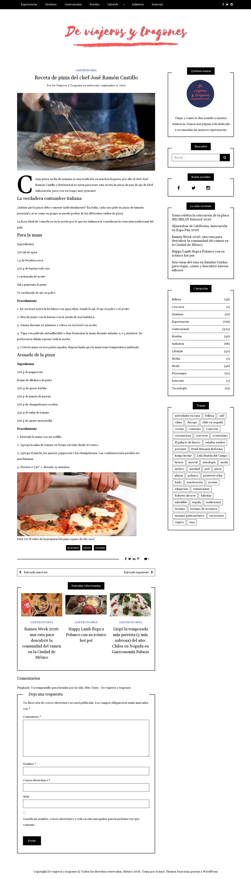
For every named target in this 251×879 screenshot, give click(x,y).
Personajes (201, 373)
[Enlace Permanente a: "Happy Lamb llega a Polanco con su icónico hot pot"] (86, 604)
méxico (179, 469)
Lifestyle (112, 4)
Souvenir (157, 4)
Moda (201, 366)
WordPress (210, 871)
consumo (195, 429)
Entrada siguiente (136, 572)
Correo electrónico (36, 780)
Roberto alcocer (185, 495)
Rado (178, 482)
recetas (100, 548)
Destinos (51, 4)
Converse (212, 429)
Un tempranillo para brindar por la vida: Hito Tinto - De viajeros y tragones (81, 688)
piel (207, 469)
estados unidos (215, 442)
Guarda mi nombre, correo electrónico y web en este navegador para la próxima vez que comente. (81, 822)
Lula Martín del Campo (212, 456)
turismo (180, 509)
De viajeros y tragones (67, 85)
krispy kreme (183, 456)
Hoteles (94, 4)
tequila (196, 502)
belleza (209, 416)
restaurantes (201, 489)
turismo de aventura (203, 509)
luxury (179, 462)
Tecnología (201, 388)
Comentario (32, 717)
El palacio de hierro (187, 442)
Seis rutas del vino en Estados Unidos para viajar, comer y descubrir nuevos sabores (200, 266)
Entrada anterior (35, 572)
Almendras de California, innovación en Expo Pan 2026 (199, 228)
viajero (179, 522)
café (221, 416)
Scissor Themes (165, 871)
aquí (91, 539)
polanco (193, 475)
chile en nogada (212, 422)
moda (224, 462)
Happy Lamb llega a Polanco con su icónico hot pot (86, 635)
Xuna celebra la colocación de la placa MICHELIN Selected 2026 (200, 217)
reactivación (195, 482)
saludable (181, 502)
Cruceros (201, 307)
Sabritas (206, 495)
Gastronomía (73, 4)
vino (192, 522)
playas (179, 475)
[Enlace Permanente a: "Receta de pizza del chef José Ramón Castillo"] (86, 131)
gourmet (73, 548)
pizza (87, 548)
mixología (209, 462)
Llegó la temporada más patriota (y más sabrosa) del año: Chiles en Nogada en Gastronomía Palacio (130, 640)
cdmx (178, 422)
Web (26, 797)
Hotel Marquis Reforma (207, 449)
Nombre (29, 764)
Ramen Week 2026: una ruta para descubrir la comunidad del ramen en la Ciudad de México (200, 241)
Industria (138, 4)
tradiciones (213, 502)
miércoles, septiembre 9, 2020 (106, 85)
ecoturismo (220, 435)
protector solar (213, 475)
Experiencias (29, 4)
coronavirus (183, 435)
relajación (181, 489)
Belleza (201, 299)
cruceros (202, 435)
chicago (192, 422)
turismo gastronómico (189, 516)
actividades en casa (187, 416)
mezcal (193, 462)
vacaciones (216, 516)
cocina (179, 429)
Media (201, 359)
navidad (194, 469)
